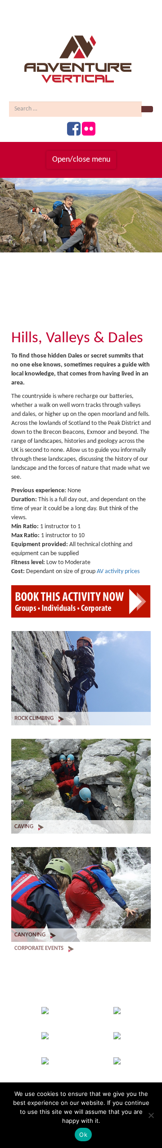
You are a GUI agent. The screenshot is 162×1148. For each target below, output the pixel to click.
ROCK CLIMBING (34, 718)
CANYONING (30, 935)
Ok (83, 1134)
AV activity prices (118, 571)
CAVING (24, 827)
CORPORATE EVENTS (39, 948)
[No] (150, 1115)
